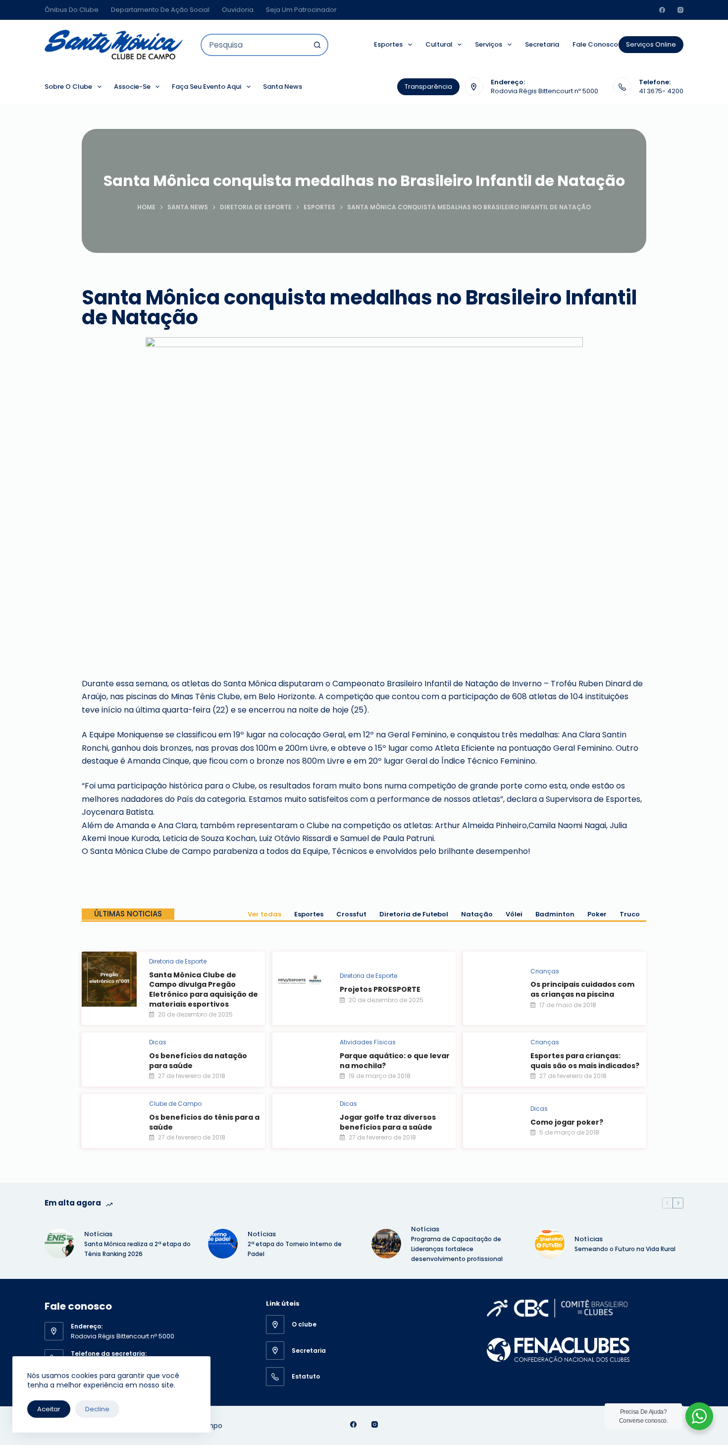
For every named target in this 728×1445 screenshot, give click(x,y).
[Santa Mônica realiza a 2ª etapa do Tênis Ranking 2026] (59, 1244)
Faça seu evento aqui (206, 86)
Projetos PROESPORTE (380, 989)
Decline (97, 1409)
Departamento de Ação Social (160, 9)
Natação (477, 914)
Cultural (439, 44)
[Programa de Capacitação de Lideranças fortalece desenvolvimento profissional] (386, 1244)
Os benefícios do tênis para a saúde (204, 1122)
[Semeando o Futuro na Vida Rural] (550, 1244)
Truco (630, 914)
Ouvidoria (238, 9)
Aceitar (48, 1409)
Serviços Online (651, 44)
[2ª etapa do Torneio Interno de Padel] (223, 1244)
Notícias (98, 1234)
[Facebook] (662, 10)
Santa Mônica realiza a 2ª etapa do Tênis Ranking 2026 (137, 1249)
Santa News (282, 86)
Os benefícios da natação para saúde (198, 1061)
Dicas (157, 1042)
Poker (597, 914)
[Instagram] (680, 10)
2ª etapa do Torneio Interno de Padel (295, 1249)
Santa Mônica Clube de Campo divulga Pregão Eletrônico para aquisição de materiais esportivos (203, 989)
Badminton (554, 914)
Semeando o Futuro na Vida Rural (625, 1249)
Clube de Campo (175, 1103)
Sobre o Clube (68, 86)
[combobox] (254, 45)
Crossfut (351, 914)
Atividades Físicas (368, 1042)
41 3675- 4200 (661, 91)
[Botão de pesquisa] (317, 45)
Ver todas (264, 914)
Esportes (388, 44)
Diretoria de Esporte (178, 961)
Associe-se (132, 86)
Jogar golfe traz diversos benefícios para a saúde (388, 1122)
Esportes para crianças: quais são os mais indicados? (584, 1061)
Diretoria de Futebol (413, 914)
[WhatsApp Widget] (699, 1416)
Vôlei (514, 914)
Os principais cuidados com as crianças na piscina (582, 989)
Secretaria (542, 44)
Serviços (488, 44)
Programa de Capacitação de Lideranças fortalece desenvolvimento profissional (457, 1249)
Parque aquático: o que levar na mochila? (395, 1061)
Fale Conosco (595, 44)
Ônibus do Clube (72, 9)
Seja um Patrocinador (301, 9)
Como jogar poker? (566, 1122)
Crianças (544, 971)
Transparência (428, 86)
